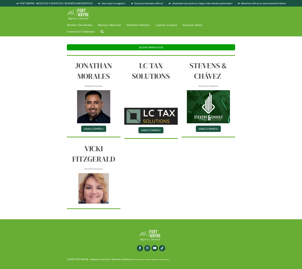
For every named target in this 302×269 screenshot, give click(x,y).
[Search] (102, 31)
